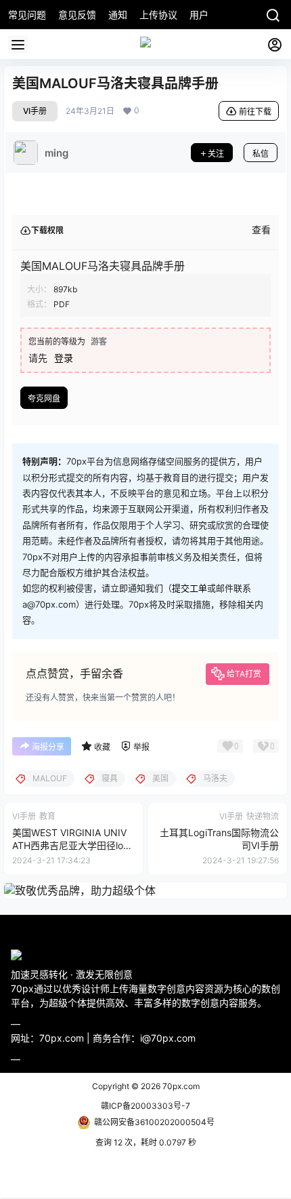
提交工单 (189, 588)
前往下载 (255, 111)
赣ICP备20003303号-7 (145, 1106)
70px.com (180, 1086)
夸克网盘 (44, 398)
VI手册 (35, 111)
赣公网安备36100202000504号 (154, 1122)
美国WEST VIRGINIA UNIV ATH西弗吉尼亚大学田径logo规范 (73, 846)
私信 (260, 154)
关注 (216, 154)
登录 (63, 357)
